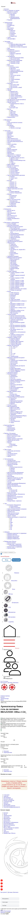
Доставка (10, 682)
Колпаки (6, 813)
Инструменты (5, 898)
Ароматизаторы (8, 815)
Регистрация (16, 560)
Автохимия (6, 817)
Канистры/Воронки (9, 823)
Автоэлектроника (8, 829)
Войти (2, 911)
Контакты (15, 682)
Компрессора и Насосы (9, 833)
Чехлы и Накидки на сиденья (11, 827)
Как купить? (4, 682)
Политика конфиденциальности (12, 807)
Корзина (3, 912)
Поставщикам (7, 797)
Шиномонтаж (7, 818)
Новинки (6, 803)
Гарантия (6, 796)
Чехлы (5, 814)
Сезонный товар (8, 801)
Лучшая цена (7, 804)
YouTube (4, 905)
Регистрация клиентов (9, 805)
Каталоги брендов (8, 799)
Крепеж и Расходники (9, 825)
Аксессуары (7, 819)
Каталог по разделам (9, 800)
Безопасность (7, 821)
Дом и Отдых (7, 826)
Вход (6, 560)
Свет (5, 830)
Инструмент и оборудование (11, 822)
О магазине (6, 795)
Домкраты (6, 831)
